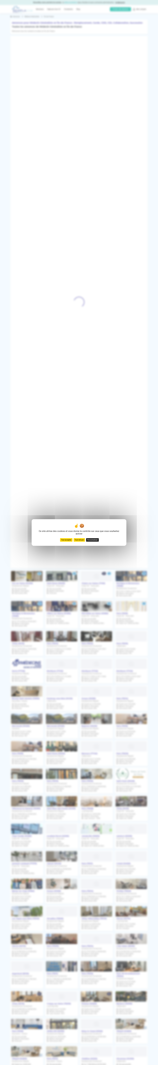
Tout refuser (79, 540)
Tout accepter (66, 540)
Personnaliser (92, 540)
